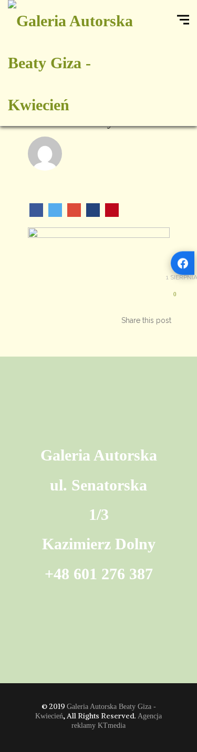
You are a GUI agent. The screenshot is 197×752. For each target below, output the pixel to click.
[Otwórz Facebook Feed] (182, 263)
